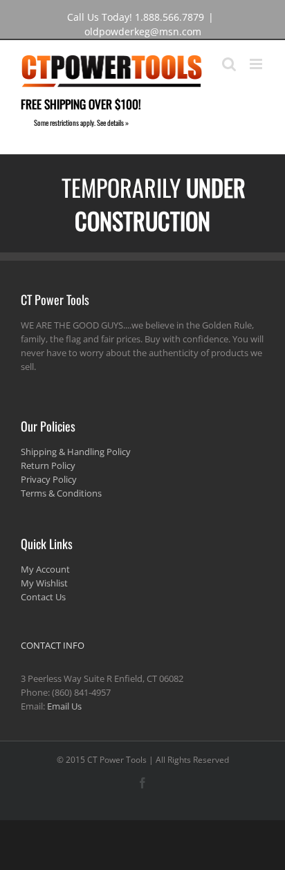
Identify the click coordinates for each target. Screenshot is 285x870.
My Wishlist (44, 583)
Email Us (64, 706)
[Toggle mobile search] (229, 64)
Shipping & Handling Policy (76, 451)
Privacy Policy (49, 479)
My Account (45, 569)
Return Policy (48, 465)
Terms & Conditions (61, 493)
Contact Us (43, 597)
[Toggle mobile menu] (257, 64)
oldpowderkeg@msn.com (142, 31)
